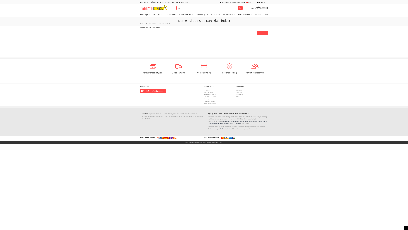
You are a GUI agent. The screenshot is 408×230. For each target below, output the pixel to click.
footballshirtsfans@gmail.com (231, 2)
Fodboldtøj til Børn (226, 129)
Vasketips (207, 99)
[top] (406, 228)
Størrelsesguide (208, 92)
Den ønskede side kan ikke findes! (158, 24)
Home (142, 24)
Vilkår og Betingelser (210, 103)
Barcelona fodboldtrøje (247, 121)
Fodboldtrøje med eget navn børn (212, 142)
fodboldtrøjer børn (151, 116)
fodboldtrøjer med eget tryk (178, 116)
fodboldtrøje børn (163, 116)
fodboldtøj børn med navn (174, 114)
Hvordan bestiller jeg (210, 94)
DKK (249, 2)
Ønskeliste (239, 92)
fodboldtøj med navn (159, 114)
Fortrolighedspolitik (209, 101)
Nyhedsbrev (239, 94)
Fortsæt (262, 33)
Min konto (261, 2)
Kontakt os (207, 90)
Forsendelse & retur (210, 97)
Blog (237, 97)
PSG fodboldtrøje (235, 123)
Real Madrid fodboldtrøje (231, 121)
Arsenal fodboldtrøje (222, 123)
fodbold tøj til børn (193, 116)
